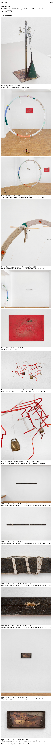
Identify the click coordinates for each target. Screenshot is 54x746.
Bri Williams (40, 9)
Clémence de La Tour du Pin (11, 9)
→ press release (7, 15)
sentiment (4, 2)
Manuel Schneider (28, 9)
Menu (51, 2)
